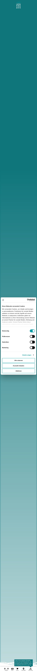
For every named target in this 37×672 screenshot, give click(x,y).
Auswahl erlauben (18, 365)
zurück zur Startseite (18, 5)
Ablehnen (19, 371)
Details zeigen (26, 355)
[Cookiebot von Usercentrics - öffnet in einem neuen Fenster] (27, 300)
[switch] (32, 336)
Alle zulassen (18, 360)
